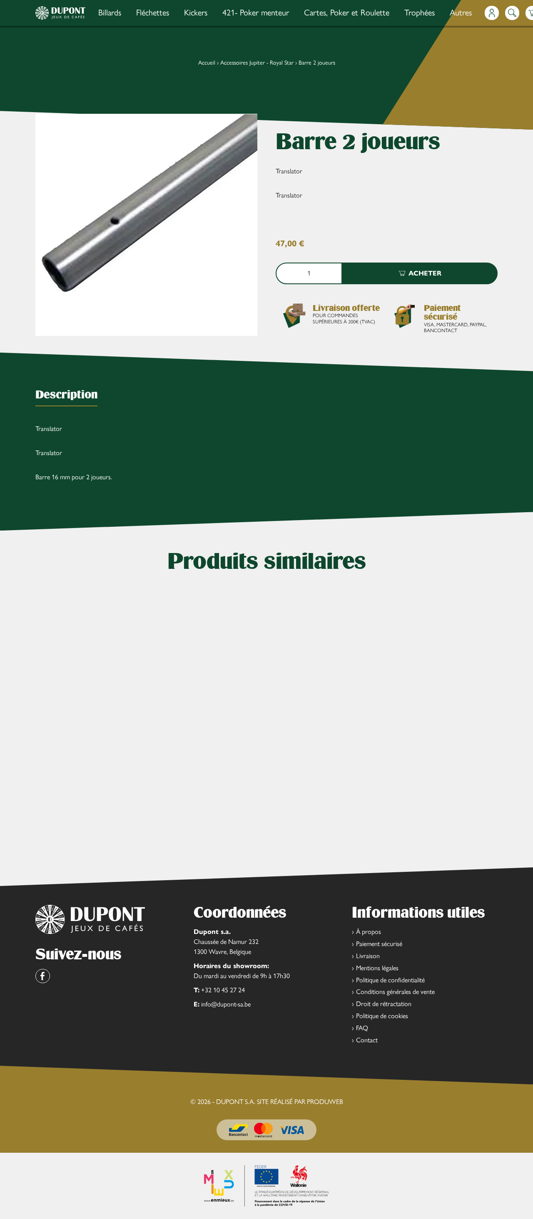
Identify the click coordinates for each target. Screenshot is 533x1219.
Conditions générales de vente (395, 992)
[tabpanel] (266, 453)
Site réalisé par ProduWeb (300, 1102)
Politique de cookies (382, 1016)
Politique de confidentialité (390, 980)
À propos (368, 932)
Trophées (419, 13)
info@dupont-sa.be (226, 1004)
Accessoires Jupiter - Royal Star (257, 62)
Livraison (368, 956)
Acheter (424, 273)
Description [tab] (66, 394)
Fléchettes (152, 13)
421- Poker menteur (255, 13)
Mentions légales (377, 968)
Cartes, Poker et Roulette (346, 13)
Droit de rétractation (383, 1004)
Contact (367, 1040)
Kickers (195, 13)
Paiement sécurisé (379, 944)
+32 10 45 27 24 (223, 990)
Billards (109, 13)
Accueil (206, 62)
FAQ (362, 1028)
